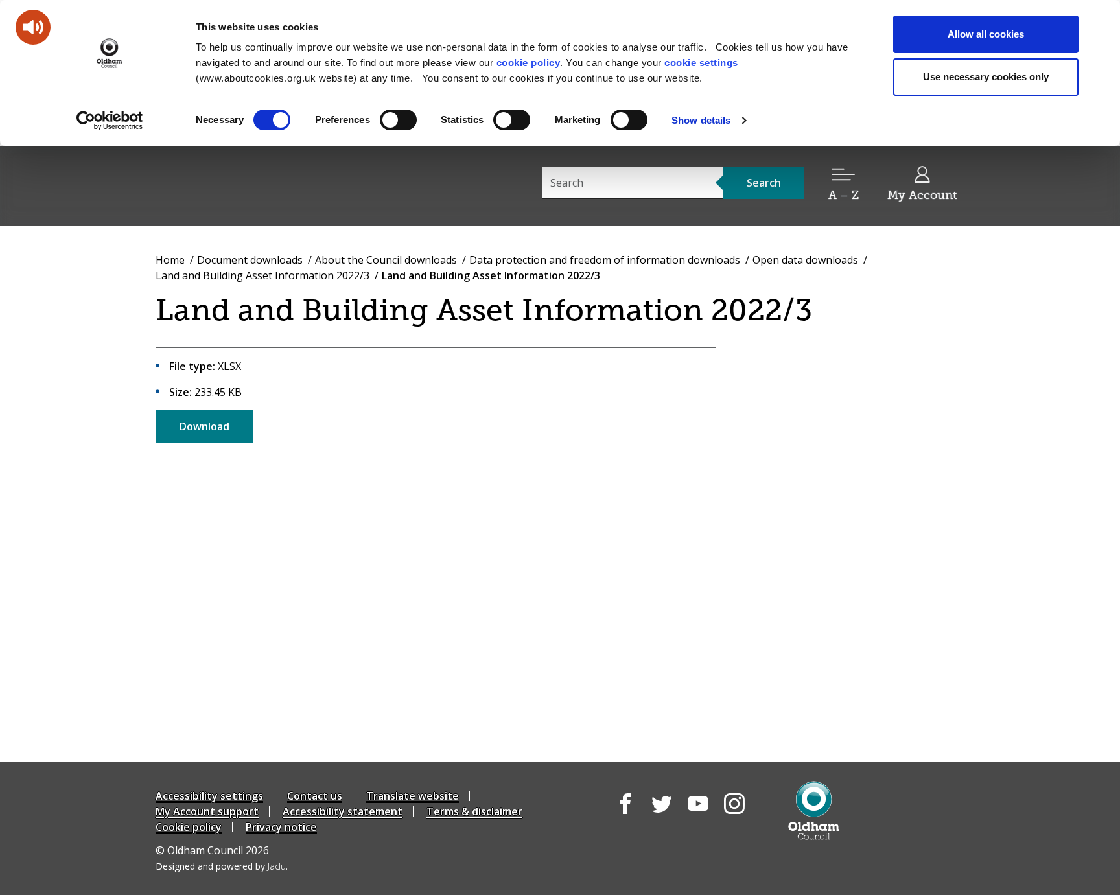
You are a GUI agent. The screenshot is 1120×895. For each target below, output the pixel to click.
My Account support (207, 811)
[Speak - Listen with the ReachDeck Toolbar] (33, 27)
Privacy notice (281, 827)
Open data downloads (805, 260)
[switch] (398, 120)
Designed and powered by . (222, 866)
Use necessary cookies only (986, 76)
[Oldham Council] (813, 810)
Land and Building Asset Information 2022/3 (262, 275)
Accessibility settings (209, 796)
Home (170, 260)
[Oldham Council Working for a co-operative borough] (272, 185)
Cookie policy (189, 827)
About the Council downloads (386, 260)
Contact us (314, 796)
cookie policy (528, 62)
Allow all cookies (986, 34)
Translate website (412, 796)
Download (204, 426)
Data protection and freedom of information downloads (604, 260)
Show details (700, 120)
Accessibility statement (342, 811)
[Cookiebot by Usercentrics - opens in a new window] (110, 120)
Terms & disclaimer (474, 811)
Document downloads (250, 260)
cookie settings (701, 62)
